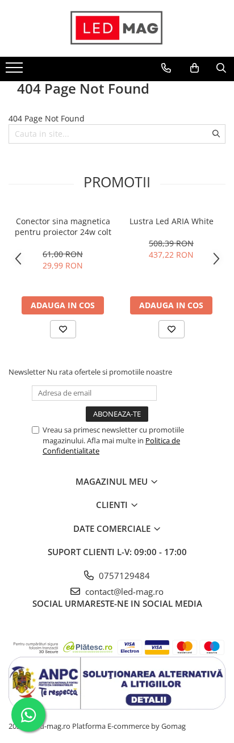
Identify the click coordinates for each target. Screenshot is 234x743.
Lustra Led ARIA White (171, 221)
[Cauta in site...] (221, 68)
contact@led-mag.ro (123, 591)
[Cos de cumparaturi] (194, 68)
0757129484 (123, 575)
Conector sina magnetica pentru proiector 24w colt (63, 226)
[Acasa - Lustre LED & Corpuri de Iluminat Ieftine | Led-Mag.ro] (117, 28)
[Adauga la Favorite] (63, 329)
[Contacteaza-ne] (166, 68)
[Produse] (16, 70)
